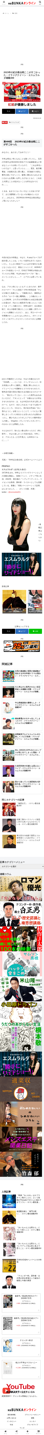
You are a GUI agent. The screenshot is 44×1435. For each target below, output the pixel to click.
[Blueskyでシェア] (27, 900)
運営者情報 (11, 1415)
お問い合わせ (11, 1418)
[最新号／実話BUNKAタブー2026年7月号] (7, 1301)
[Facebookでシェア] (7, 906)
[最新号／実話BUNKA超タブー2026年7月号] (7, 1323)
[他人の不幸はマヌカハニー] (7, 1367)
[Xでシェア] (7, 900)
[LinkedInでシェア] (27, 912)
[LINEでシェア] (7, 912)
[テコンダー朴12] (7, 1345)
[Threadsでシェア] (17, 906)
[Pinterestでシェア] (17, 912)
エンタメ (32, 1421)
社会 (11, 1424)
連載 (5, 122)
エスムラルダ (15, 122)
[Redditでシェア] (27, 906)
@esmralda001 (14, 492)
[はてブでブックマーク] (36, 906)
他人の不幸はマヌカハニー (26, 1362)
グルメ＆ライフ (32, 1424)
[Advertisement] (22, 38)
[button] (35, 111)
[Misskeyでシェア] (36, 900)
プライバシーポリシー (33, 1415)
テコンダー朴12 (26, 1340)
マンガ (22, 1428)
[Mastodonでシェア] (17, 900)
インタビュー (11, 1421)
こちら (30, 1396)
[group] (14, 602)
